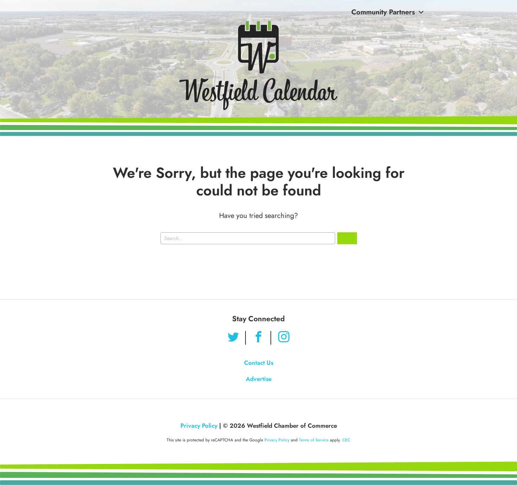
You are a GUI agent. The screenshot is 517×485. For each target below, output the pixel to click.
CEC (346, 440)
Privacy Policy (198, 425)
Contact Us (258, 362)
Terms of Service (313, 440)
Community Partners (383, 12)
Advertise (259, 379)
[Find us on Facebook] (258, 338)
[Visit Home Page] (258, 65)
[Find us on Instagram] (283, 338)
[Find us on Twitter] (233, 338)
